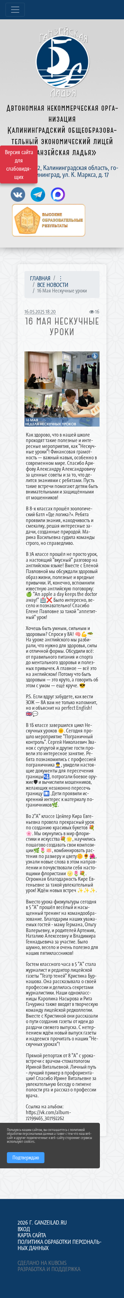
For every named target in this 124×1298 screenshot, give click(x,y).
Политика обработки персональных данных (60, 1245)
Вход (24, 1229)
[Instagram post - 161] (62, 389)
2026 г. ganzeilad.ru (42, 1222)
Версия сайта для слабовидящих (19, 164)
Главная (40, 278)
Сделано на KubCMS (42, 1263)
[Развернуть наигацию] (15, 10)
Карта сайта (32, 1235)
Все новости (52, 285)
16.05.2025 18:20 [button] (40, 311)
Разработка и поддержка (49, 1269)
